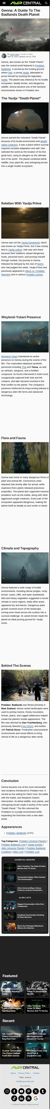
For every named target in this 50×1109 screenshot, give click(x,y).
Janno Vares (14, 54)
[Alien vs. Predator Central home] (25, 3)
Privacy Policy (24, 1073)
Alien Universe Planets (12, 848)
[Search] (46, 3)
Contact (36, 1073)
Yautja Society (35, 844)
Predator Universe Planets (32, 841)
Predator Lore (32, 852)
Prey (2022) (27, 726)
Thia (24, 367)
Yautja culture (15, 249)
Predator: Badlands (16, 833)
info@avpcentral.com (25, 1081)
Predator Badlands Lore (13, 844)
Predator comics (34, 274)
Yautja (25, 72)
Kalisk (4, 79)
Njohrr (40, 264)
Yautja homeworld (30, 242)
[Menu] (4, 3)
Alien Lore (18, 852)
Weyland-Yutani (9, 356)
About (13, 1073)
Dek (10, 72)
